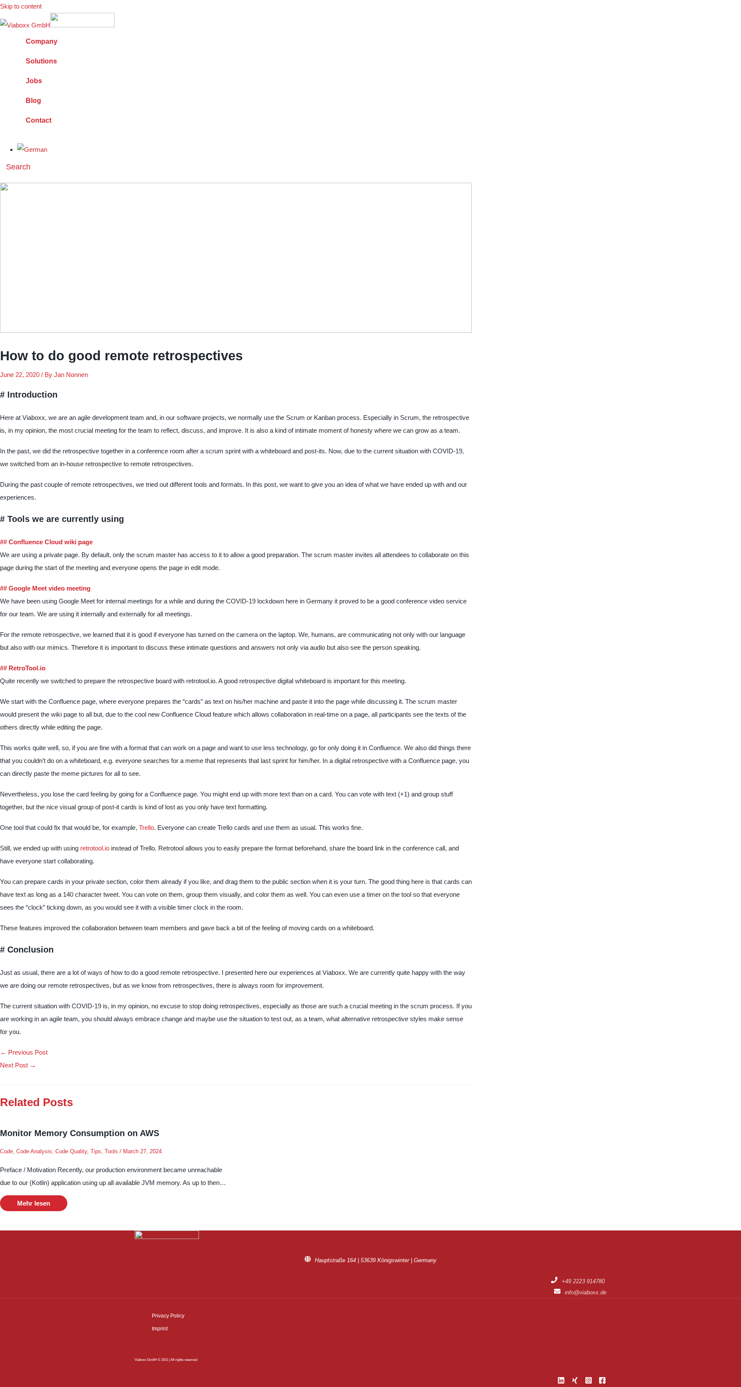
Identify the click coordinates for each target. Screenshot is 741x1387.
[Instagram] (588, 1382)
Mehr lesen (33, 1203)
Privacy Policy (168, 1316)
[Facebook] (602, 1382)
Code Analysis (34, 1151)
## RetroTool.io (22, 668)
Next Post (18, 1065)
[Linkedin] (561, 1382)
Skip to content (21, 6)
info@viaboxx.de (585, 1292)
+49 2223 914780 (583, 1281)
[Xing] (575, 1382)
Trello (146, 827)
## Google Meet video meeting (45, 588)
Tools (111, 1151)
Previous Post (24, 1052)
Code (6, 1151)
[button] (15, 167)
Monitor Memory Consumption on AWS (79, 1133)
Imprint (160, 1329)
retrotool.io (94, 848)
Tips (95, 1151)
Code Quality (71, 1151)
